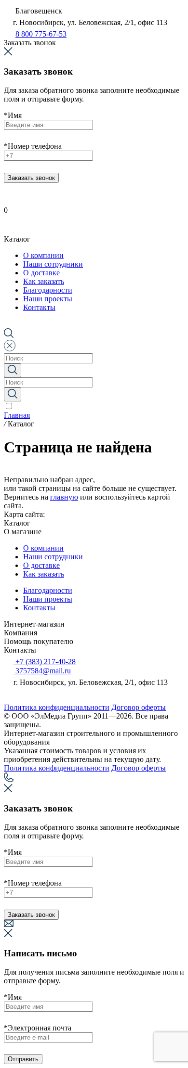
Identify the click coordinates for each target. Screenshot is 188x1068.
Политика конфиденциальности (56, 707)
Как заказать (43, 574)
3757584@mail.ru (42, 671)
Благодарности (47, 590)
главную (64, 497)
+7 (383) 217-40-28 (44, 661)
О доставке (41, 565)
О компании (43, 548)
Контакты (39, 608)
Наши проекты (47, 599)
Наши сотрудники (53, 557)
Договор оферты (138, 707)
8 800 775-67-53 (41, 34)
